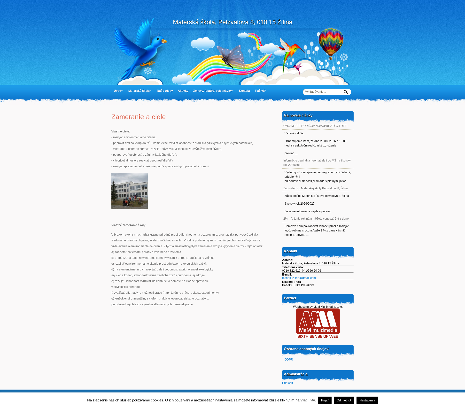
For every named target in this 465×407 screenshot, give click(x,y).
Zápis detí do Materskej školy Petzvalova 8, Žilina (315, 188)
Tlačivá (260, 90)
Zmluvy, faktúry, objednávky (212, 90)
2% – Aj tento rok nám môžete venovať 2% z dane (316, 218)
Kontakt (244, 90)
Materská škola (139, 90)
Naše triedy (165, 90)
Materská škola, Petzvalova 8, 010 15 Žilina (232, 22)
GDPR (289, 359)
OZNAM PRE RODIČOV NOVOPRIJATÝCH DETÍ (315, 126)
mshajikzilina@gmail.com (299, 278)
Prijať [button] (325, 400)
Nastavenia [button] (367, 400)
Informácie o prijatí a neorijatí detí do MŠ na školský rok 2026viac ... (317, 163)
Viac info (307, 400)
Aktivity (183, 90)
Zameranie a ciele (138, 117)
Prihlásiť (287, 383)
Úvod (117, 90)
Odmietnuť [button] (344, 400)
